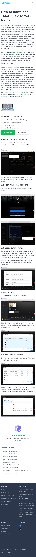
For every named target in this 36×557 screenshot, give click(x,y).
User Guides (4, 528)
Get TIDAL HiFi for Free (10, 459)
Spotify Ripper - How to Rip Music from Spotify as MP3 (27, 504)
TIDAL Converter (18, 435)
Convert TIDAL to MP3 (10, 451)
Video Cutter (4, 504)
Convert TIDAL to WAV (10, 457)
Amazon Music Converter (8, 498)
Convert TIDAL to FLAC (10, 454)
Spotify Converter (6, 490)
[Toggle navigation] (32, 2)
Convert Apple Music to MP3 (26, 495)
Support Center (5, 525)
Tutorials (3, 531)
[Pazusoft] (6, 2)
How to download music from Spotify (26, 490)
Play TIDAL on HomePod (10, 467)
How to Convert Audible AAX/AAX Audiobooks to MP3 (26, 514)
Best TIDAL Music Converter (11, 465)
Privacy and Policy (6, 549)
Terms (15, 549)
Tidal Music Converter (12, 116)
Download (9, 132)
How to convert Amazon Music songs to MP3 (26, 509)
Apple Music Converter (7, 493)
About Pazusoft (5, 534)
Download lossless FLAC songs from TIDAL (16, 470)
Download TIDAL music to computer (26, 500)
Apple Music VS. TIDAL (10, 462)
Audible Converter (6, 501)
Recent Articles (7, 448)
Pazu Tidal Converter (19, 52)
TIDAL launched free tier (10, 473)
